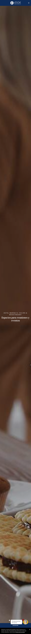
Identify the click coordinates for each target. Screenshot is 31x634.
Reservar (15, 625)
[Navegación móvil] (27, 2)
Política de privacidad (20, 632)
